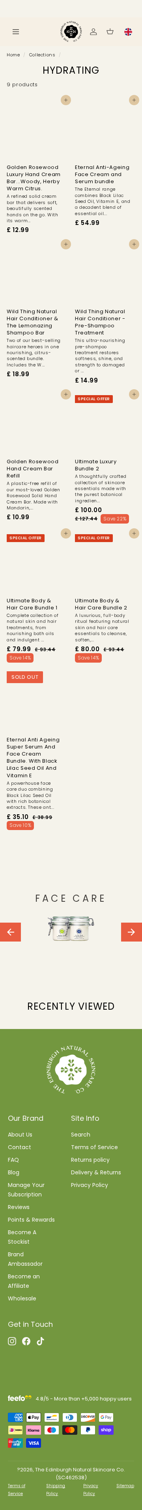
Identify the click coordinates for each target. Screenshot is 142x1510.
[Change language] (128, 32)
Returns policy (90, 1160)
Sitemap (125, 1486)
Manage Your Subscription (26, 1189)
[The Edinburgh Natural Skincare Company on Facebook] (26, 1340)
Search (80, 1135)
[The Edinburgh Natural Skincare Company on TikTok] (40, 1340)
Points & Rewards (31, 1220)
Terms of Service (94, 1147)
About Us (20, 1135)
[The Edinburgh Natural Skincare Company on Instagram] (12, 1340)
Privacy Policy (89, 1185)
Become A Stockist (22, 1237)
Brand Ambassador (25, 1259)
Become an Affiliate (24, 1281)
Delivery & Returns (96, 1172)
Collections (42, 55)
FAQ (13, 1160)
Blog (13, 1172)
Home (13, 55)
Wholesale (22, 1298)
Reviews (19, 1207)
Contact (19, 1147)
